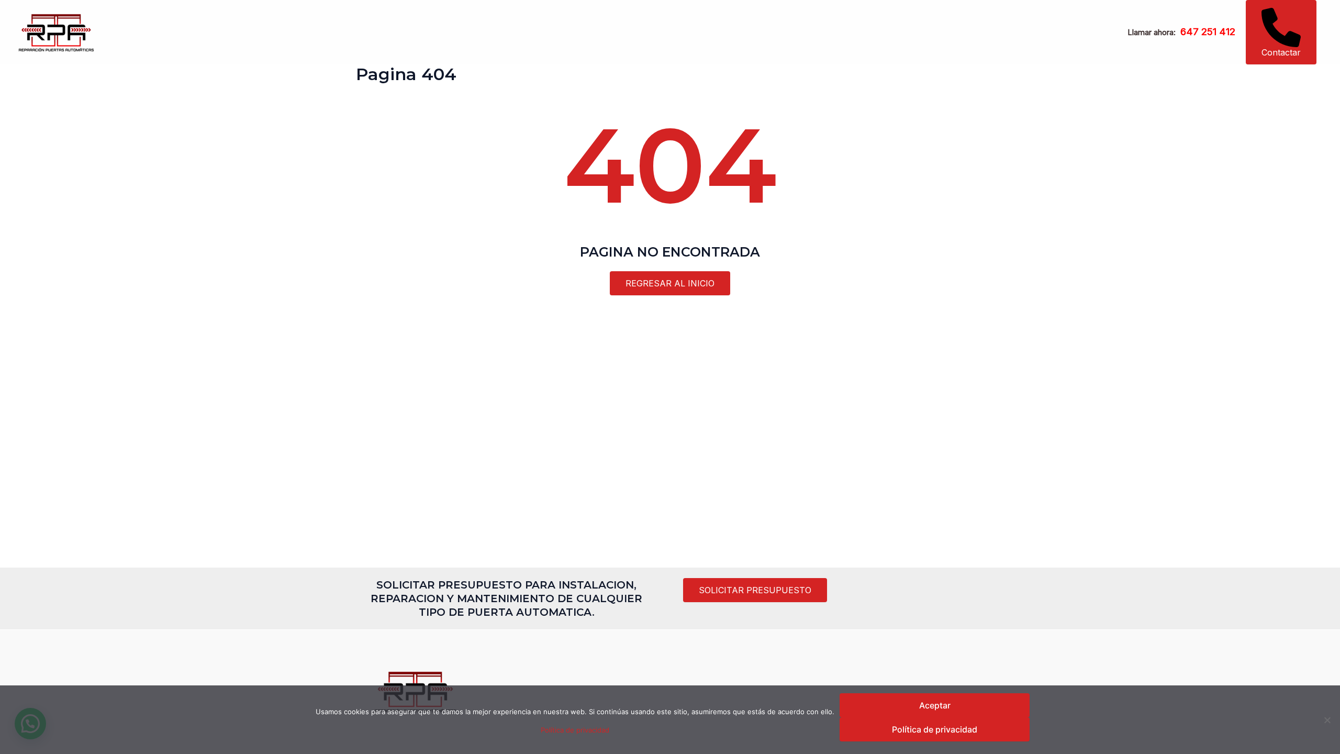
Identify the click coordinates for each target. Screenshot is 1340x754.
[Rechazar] (1327, 720)
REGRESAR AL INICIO (670, 283)
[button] (1281, 32)
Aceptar (935, 705)
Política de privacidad (575, 730)
